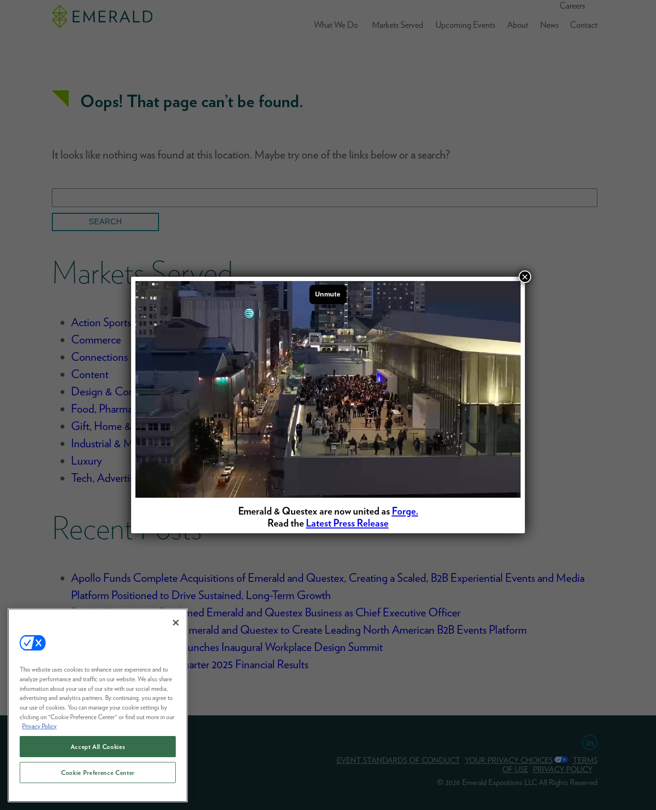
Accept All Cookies (98, 746)
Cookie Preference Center (97, 772)
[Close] (175, 622)
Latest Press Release (347, 523)
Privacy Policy (39, 726)
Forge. (405, 511)
